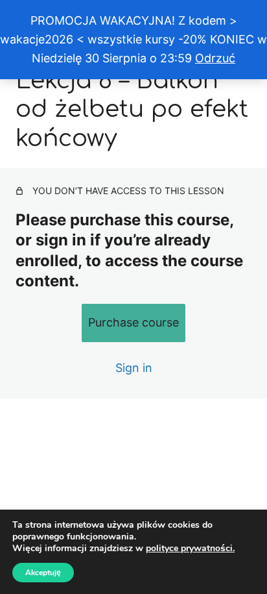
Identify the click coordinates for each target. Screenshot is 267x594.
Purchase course (133, 322)
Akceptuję (43, 572)
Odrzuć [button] (215, 58)
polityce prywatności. (190, 548)
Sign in (133, 368)
